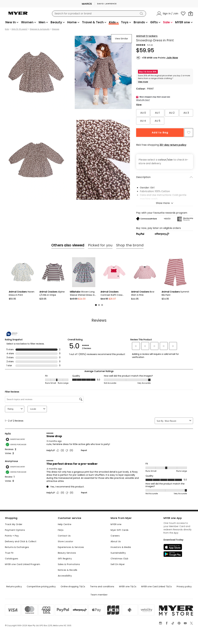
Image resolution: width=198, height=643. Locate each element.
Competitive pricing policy (41, 586)
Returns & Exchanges (17, 547)
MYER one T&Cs (127, 586)
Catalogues (11, 558)
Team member (99, 594)
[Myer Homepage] (18, 15)
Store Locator (65, 541)
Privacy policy (184, 586)
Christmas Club (119, 558)
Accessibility (65, 575)
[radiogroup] (164, 117)
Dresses (55, 29)
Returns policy (14, 586)
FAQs (61, 530)
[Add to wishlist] (188, 132)
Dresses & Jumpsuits (40, 29)
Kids (7, 29)
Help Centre (64, 524)
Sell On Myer (118, 564)
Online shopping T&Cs (73, 586)
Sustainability (118, 552)
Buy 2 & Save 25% (148, 71)
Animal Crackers (146, 36)
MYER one (116, 524)
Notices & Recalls (67, 570)
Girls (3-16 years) (19, 29)
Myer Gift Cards (119, 530)
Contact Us (64, 535)
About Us (116, 541)
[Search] (142, 14)
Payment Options (15, 530)
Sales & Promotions (69, 564)
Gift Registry (65, 558)
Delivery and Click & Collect (21, 541)
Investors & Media (121, 547)
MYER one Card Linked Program (22, 564)
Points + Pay (12, 535)
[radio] (143, 113)
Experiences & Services (71, 547)
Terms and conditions (102, 586)
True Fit (9, 552)
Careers (115, 535)
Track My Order (13, 524)
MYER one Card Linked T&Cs (156, 586)
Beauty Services (67, 552)
